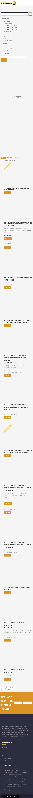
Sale (5, 38)
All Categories (7, 21)
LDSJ (7, 50)
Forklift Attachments (9, 33)
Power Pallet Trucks (12, 27)
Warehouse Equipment (10, 23)
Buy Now (8, 193)
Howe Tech (9, 48)
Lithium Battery (8, 40)
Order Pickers (7, 31)
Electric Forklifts (8, 35)
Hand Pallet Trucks (12, 25)
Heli (7, 46)
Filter (4, 60)
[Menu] (31, 3)
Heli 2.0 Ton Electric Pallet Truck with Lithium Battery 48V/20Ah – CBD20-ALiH (17, 321)
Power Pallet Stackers (12, 29)
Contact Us (27, 703)
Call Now (18, 703)
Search (30, 14)
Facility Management (9, 36)
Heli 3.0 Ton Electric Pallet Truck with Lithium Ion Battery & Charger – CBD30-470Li (18, 451)
